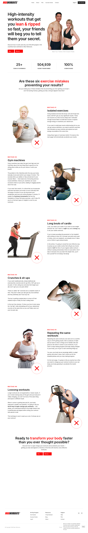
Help (62, 514)
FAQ (62, 517)
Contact (62, 519)
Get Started (33, 514)
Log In (31, 519)
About (46, 519)
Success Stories (34, 517)
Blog (46, 517)
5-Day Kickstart (49, 514)
